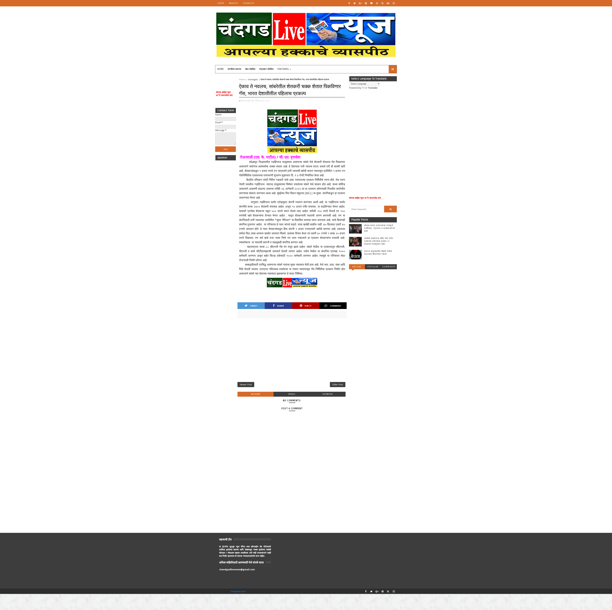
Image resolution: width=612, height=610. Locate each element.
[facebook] (349, 3)
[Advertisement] (225, 210)
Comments (389, 266)
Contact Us (248, 3)
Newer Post (246, 384)
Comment (335, 306)
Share (280, 306)
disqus (291, 394)
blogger (255, 394)
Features (283, 69)
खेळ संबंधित (250, 69)
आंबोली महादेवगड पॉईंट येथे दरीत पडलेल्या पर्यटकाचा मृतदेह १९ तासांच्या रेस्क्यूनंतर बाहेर (378, 241)
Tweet (254, 306)
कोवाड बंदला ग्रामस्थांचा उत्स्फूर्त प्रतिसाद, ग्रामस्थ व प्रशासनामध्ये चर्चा (379, 228)
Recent (357, 266)
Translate (373, 87)
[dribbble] (377, 3)
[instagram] (393, 3)
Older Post (337, 384)
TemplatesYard (238, 591)
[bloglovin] (371, 3)
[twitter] (354, 3)
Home (221, 3)
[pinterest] (365, 3)
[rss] (382, 3)
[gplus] (360, 3)
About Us (233, 3)
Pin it (308, 306)
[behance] (388, 3)
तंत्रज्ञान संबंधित (266, 69)
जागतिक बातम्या (234, 69)
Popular (373, 266)
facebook (328, 394)
